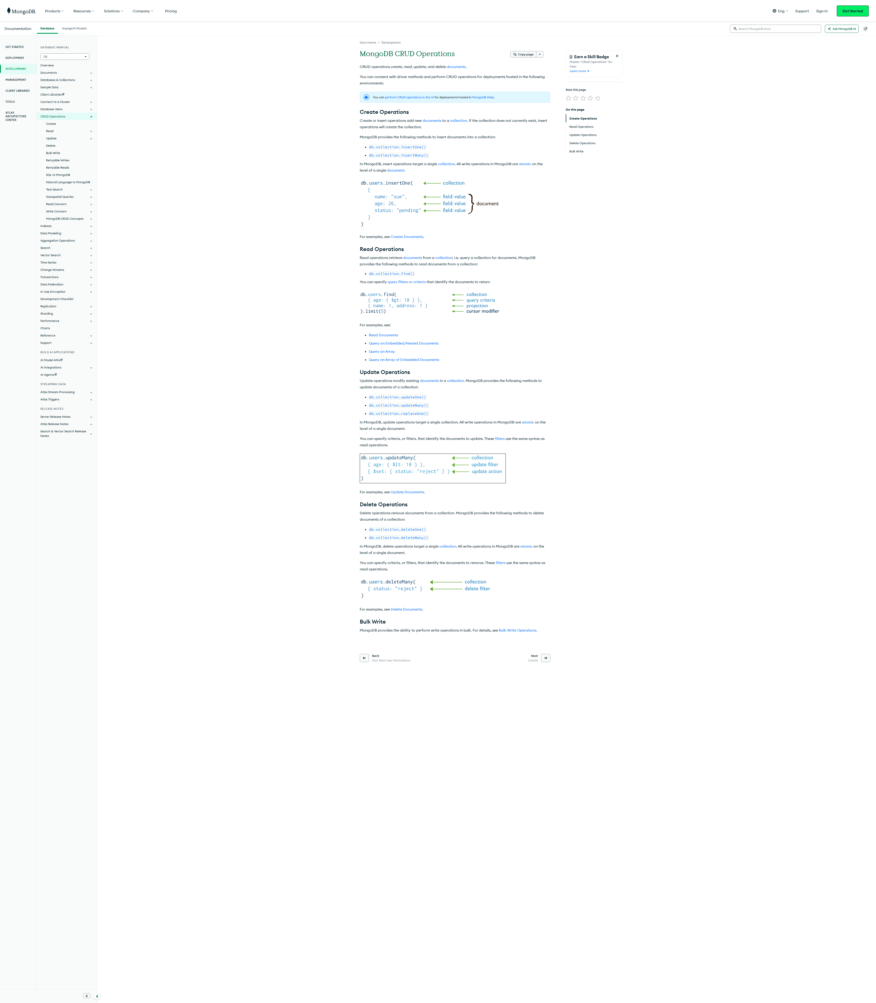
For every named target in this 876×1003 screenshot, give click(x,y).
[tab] (47, 28)
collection (458, 120)
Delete (50, 145)
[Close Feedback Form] (617, 56)
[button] (780, 11)
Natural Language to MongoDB (68, 182)
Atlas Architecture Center (15, 116)
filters (500, 438)
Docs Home (368, 42)
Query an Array (382, 351)
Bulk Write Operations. (518, 630)
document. (396, 170)
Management (15, 79)
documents (431, 120)
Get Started (852, 11)
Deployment (14, 58)
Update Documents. (408, 492)
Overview (47, 65)
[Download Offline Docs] (86, 995)
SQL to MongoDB (58, 175)
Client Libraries (17, 90)
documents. (457, 66)
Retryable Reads (57, 167)
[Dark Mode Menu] (865, 29)
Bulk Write (53, 153)
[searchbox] (775, 29)
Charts (45, 328)
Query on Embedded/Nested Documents (403, 343)
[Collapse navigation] (97, 996)
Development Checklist (56, 299)
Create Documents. (407, 236)
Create (51, 123)
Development (391, 42)
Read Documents (383, 335)
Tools (10, 101)
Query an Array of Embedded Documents (404, 359)
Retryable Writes (57, 160)
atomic (525, 164)
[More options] (539, 54)
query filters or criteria (407, 281)
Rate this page (576, 89)
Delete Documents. (407, 609)
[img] (568, 98)
